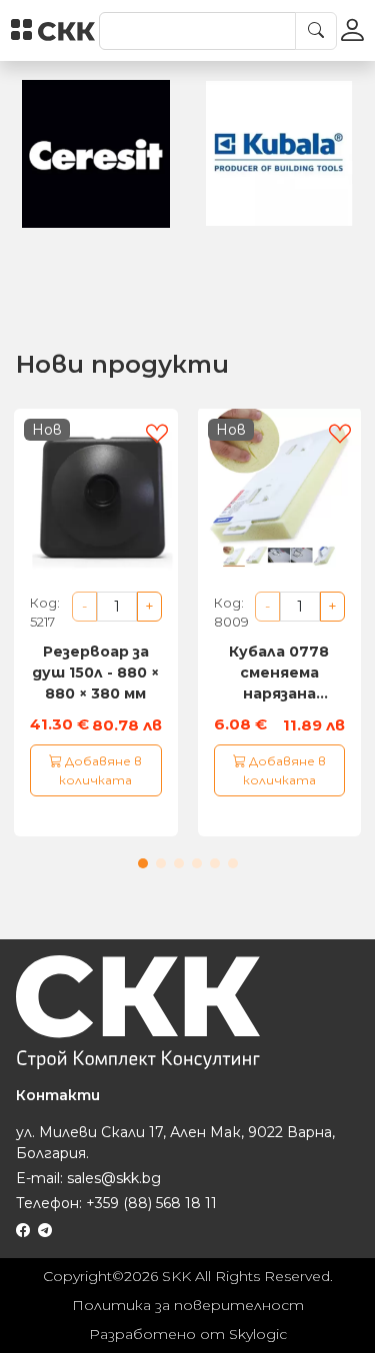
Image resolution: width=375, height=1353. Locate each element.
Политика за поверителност (188, 1305)
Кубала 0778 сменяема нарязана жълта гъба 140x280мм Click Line (279, 673)
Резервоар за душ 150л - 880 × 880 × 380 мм (95, 672)
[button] (143, 863)
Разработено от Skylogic (188, 1334)
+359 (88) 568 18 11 (151, 1203)
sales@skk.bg (114, 1178)
